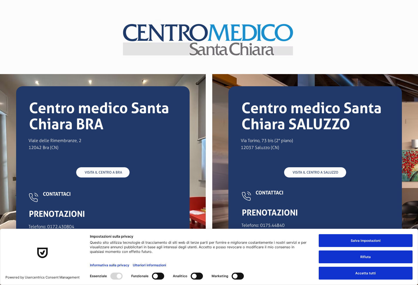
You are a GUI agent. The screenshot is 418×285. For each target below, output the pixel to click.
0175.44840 (272, 225)
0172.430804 (60, 226)
